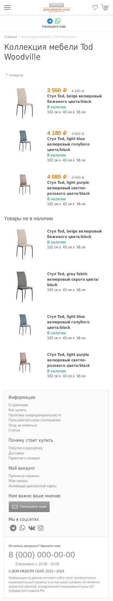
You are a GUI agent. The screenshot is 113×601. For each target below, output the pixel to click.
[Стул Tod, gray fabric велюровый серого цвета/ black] (25, 287)
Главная (10, 37)
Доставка (16, 453)
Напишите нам (32, 506)
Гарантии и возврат (24, 458)
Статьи (14, 430)
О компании (18, 405)
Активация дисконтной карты (32, 486)
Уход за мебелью (23, 425)
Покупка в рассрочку (26, 448)
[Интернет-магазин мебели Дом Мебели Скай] (56, 7)
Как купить (17, 410)
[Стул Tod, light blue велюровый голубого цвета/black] (25, 141)
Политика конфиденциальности (35, 415)
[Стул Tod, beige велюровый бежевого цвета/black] (25, 103)
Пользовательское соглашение (34, 420)
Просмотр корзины (24, 476)
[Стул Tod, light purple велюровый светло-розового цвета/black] (25, 185)
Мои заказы (18, 481)
